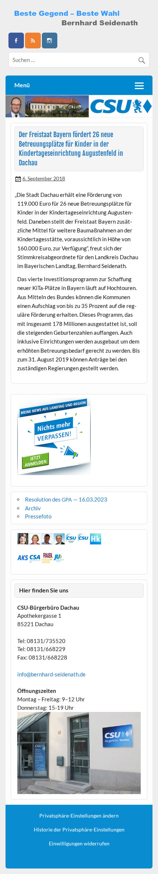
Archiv (33, 508)
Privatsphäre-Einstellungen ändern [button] (79, 815)
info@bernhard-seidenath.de (51, 674)
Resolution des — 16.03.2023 (66, 499)
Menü (22, 84)
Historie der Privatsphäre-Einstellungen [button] (79, 829)
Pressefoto (38, 516)
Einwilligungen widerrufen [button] (79, 843)
